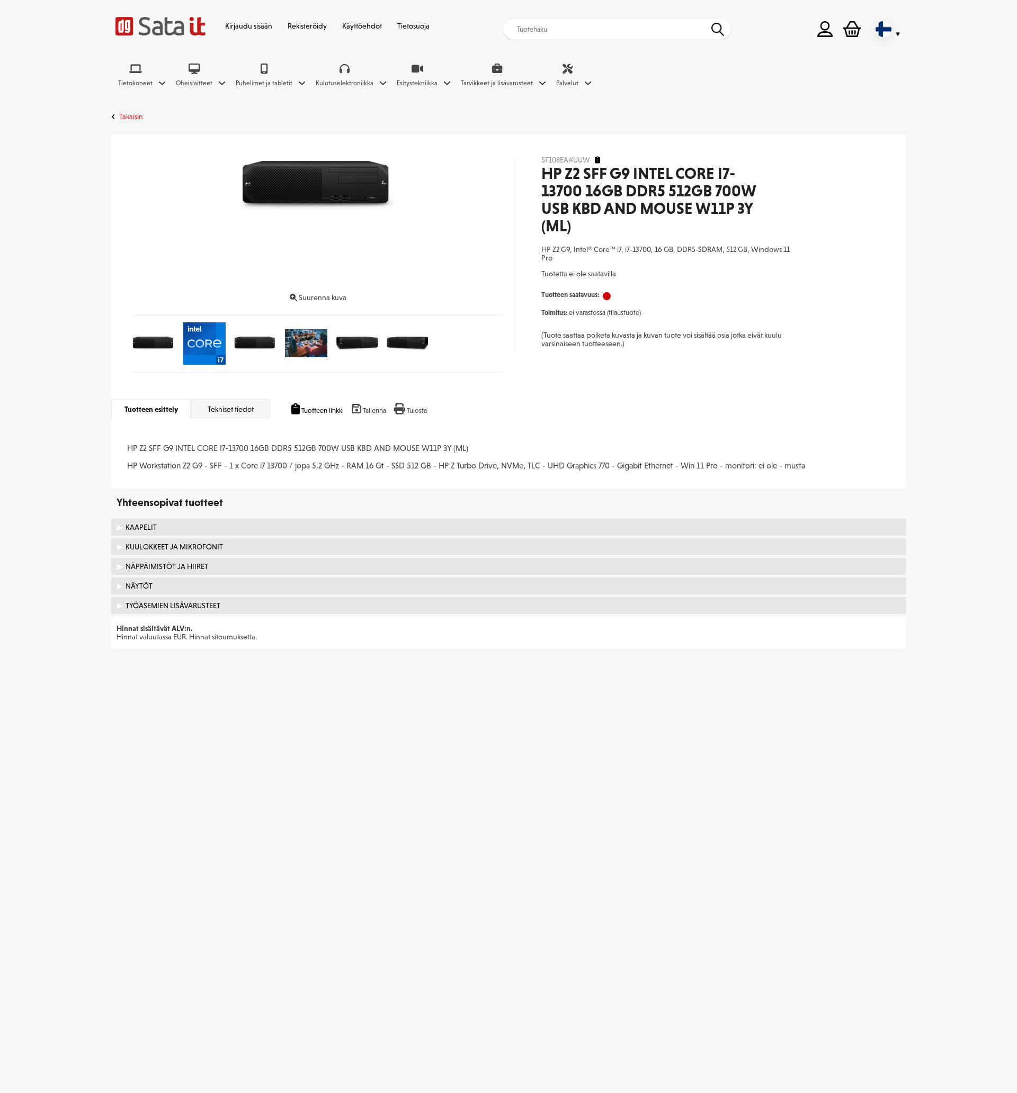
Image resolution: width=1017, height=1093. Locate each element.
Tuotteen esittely (151, 409)
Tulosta (417, 410)
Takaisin (131, 116)
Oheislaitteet (194, 83)
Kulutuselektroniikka (344, 83)
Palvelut (567, 83)
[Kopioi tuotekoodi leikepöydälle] (597, 160)
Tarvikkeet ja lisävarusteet (497, 83)
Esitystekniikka (417, 83)
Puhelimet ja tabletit (264, 83)
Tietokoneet (135, 83)
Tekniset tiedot (231, 409)
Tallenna (374, 410)
